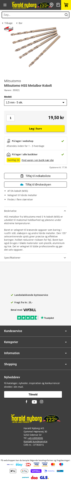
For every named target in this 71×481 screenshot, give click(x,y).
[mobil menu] (5, 5)
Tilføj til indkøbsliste (38, 176)
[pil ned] (66, 331)
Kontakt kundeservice (35, 441)
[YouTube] (34, 401)
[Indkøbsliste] (58, 5)
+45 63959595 (35, 438)
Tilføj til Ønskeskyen (38, 184)
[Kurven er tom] (66, 5)
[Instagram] (41, 401)
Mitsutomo (12, 81)
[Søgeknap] (66, 15)
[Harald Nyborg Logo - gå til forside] (31, 5)
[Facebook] (26, 401)
